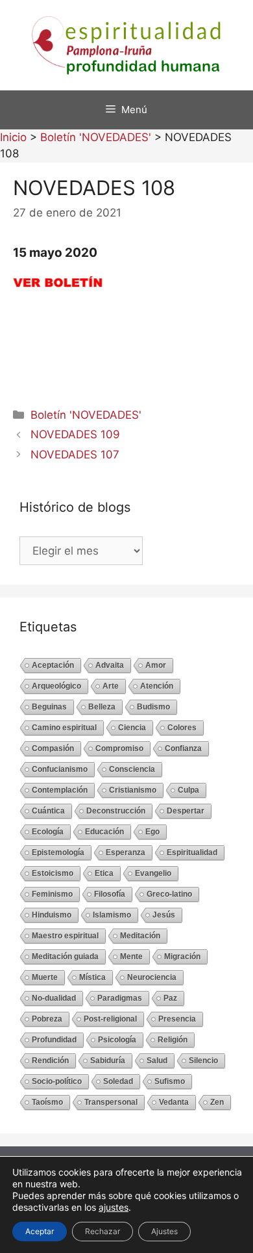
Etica (104, 873)
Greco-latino (169, 894)
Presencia (177, 1018)
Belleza (101, 706)
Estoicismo (52, 873)
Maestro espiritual (65, 935)
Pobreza (47, 1018)
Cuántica (48, 810)
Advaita (109, 665)
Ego (152, 831)
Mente (131, 956)
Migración (182, 956)
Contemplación (60, 790)
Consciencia (132, 769)
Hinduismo (51, 914)
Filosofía (109, 894)
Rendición (50, 1060)
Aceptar (39, 1231)
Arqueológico (56, 686)
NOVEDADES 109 (75, 434)
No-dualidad (54, 998)
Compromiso (119, 748)
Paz (170, 998)
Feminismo (52, 894)
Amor (155, 665)
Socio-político (57, 1081)
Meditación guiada (65, 956)
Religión (172, 1039)
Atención (156, 686)
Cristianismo (132, 790)
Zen (217, 1102)
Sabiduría (107, 1060)
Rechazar (102, 1231)
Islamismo (112, 914)
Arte (110, 686)
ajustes (113, 1207)
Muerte (45, 977)
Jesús (163, 914)
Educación (104, 831)
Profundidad (54, 1039)
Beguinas (49, 706)
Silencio (203, 1060)
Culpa (188, 790)
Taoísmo (47, 1102)
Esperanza (125, 852)
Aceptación (53, 665)
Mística (92, 977)
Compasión (53, 748)
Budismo (153, 706)
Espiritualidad (192, 852)
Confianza (183, 748)
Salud (157, 1060)
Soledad (118, 1081)
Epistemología (58, 852)
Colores (182, 727)
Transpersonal (111, 1102)
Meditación (140, 935)
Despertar (185, 810)
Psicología (117, 1039)
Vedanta (174, 1102)
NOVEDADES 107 (74, 454)
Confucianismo (60, 769)
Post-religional (110, 1018)
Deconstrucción (115, 810)
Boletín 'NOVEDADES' (85, 414)
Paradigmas (119, 998)
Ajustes (164, 1231)
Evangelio (153, 873)
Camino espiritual (64, 727)
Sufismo (169, 1081)
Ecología (48, 831)
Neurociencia (151, 977)
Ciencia (132, 727)
